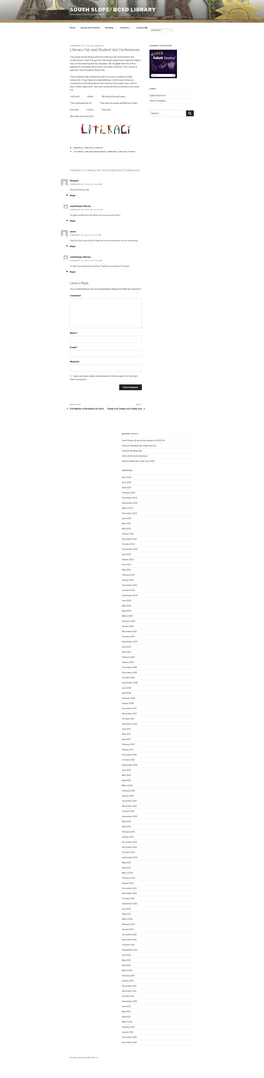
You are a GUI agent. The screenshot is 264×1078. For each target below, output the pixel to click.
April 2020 (126, 611)
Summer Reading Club (132, 451)
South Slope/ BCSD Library (113, 10)
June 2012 (126, 955)
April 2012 (126, 965)
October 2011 (128, 996)
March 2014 (127, 873)
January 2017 (128, 749)
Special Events (94, 148)
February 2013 (128, 924)
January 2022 (128, 559)
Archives (124, 28)
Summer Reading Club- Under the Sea (139, 445)
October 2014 (128, 852)
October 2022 (128, 544)
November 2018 (129, 672)
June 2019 (126, 647)
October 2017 (128, 718)
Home (72, 28)
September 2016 (129, 765)
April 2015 (126, 826)
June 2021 (126, 564)
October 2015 (128, 811)
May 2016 (126, 775)
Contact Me (142, 28)
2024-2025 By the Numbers (135, 456)
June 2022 (126, 554)
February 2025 (128, 492)
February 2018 (128, 698)
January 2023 (128, 534)
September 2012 (129, 950)
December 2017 (129, 708)
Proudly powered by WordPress (83, 1057)
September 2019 (129, 641)
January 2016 (128, 796)
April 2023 (126, 528)
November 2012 (129, 939)
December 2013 (129, 888)
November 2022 (129, 539)
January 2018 (128, 703)
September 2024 (130, 503)
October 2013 (128, 898)
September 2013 (129, 903)
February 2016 (128, 790)
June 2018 (126, 688)
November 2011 (129, 991)
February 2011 (128, 1027)
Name (74, 333)
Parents (79, 148)
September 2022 (130, 549)
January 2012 (128, 980)
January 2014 (128, 883)
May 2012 (126, 960)
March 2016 (127, 785)
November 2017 (129, 713)
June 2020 (126, 600)
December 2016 (129, 754)
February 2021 (128, 575)
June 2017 (126, 729)
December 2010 (129, 1037)
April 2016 (126, 780)
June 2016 (126, 770)
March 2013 (127, 919)
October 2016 (128, 760)
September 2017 (129, 724)
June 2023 (126, 518)
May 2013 (126, 914)
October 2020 (128, 590)
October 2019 (128, 636)
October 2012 (128, 944)
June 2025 (126, 482)
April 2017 (126, 739)
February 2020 (128, 621)
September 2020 (130, 595)
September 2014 (129, 857)
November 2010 (129, 1042)
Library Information (90, 28)
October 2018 (128, 677)
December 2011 (129, 986)
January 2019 (128, 662)
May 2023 (126, 523)
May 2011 (126, 1011)
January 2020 (128, 626)
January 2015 (128, 837)
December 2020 (129, 585)
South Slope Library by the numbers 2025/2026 (143, 440)
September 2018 (129, 682)
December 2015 (129, 801)
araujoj (99, 46)
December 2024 (129, 498)
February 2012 (128, 975)
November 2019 (129, 631)
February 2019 (128, 657)
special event (127, 152)
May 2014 (126, 862)
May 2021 (126, 570)
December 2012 (129, 934)
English (157, 30)
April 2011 (126, 1016)
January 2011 (127, 1032)
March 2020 (127, 616)
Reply (72, 195)
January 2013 (128, 929)
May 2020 (126, 606)
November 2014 (129, 847)
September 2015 (129, 816)
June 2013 (126, 909)
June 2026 (126, 477)
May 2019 (126, 652)
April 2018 (126, 693)
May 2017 (126, 734)
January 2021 (128, 580)
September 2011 (129, 1001)
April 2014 (126, 868)
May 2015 (126, 821)
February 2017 (128, 744)
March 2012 (127, 970)
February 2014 (128, 878)
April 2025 (126, 487)
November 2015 (129, 806)
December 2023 (129, 513)
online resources (96, 152)
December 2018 (129, 667)
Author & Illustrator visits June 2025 (138, 461)
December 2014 (129, 842)
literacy (79, 152)
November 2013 (129, 893)
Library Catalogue (157, 100)
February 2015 (128, 832)
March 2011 (127, 1022)
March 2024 (127, 508)
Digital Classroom (157, 95)
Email (74, 347)
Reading (109, 28)
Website (74, 361)
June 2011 (126, 1006)
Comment (75, 295)
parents (113, 152)
